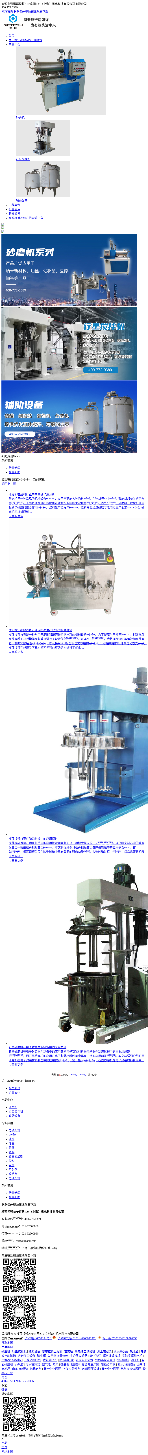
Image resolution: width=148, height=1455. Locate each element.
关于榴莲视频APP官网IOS (25, 40)
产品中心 (14, 44)
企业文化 (14, 1092)
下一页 (82, 1074)
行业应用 (14, 209)
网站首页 (7, 11)
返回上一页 (8, 483)
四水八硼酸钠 (126, 1364)
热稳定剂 (36, 1368)
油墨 (11, 1143)
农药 (11, 1165)
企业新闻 (14, 472)
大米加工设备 (26, 1355)
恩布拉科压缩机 (52, 1351)
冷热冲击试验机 (85, 1351)
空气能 (46, 1364)
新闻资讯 (14, 213)
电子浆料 (14, 1130)
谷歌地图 (7, 1342)
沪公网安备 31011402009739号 (77, 1338)
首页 (11, 35)
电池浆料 (14, 1178)
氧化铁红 (95, 1355)
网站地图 (7, 1451)
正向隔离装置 (84, 1360)
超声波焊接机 (111, 1355)
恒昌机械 (123, 1360)
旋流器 (134, 1351)
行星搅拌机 (16, 1111)
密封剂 (13, 1169)
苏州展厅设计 (90, 1368)
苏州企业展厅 (52, 1368)
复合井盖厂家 (90, 1364)
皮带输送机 (50, 1360)
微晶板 (64, 1364)
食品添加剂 (16, 1156)
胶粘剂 (13, 1174)
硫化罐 (41, 1355)
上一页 (73, 1074)
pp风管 (19, 1364)
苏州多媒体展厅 (131, 1368)
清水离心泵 (121, 1351)
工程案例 (14, 204)
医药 (11, 1147)
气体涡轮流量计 (105, 1360)
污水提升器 (33, 1364)
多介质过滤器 (78, 1355)
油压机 (135, 1360)
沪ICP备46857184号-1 (38, 1338)
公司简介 (14, 1088)
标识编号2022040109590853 (120, 1338)
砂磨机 (13, 1107)
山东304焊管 (20, 1368)
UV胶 (12, 1134)
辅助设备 (14, 1115)
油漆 (11, 1139)
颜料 (11, 1152)
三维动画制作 (32, 1360)
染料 (11, 1160)
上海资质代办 (71, 1368)
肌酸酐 (75, 1364)
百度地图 (7, 1347)
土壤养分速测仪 (11, 1360)
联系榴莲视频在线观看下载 (31, 11)
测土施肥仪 (104, 1351)
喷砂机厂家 (66, 1360)
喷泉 (55, 1364)
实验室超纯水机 (132, 1355)
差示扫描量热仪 (58, 1355)
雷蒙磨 (68, 1351)
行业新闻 (14, 467)
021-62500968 (26, 1381)
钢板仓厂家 (108, 1364)
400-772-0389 (9, 1381)
